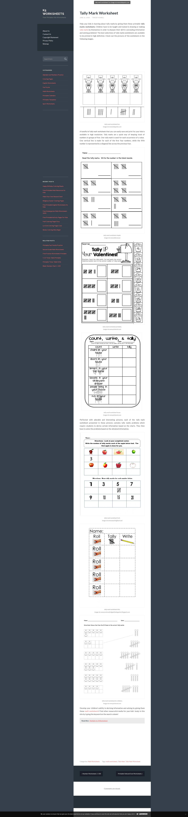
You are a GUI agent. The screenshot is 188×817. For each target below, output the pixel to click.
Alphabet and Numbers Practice (53, 75)
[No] (186, 814)
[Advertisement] (55, 143)
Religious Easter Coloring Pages (53, 201)
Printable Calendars (49, 95)
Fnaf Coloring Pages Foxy (51, 221)
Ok (137, 814)
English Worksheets (49, 83)
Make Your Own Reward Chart (53, 196)
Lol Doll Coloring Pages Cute (52, 226)
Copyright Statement (50, 37)
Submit (65, 59)
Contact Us (47, 34)
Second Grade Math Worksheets (53, 249)
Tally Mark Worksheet (99, 13)
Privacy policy (143, 814)
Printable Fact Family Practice (53, 245)
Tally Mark (121, 761)
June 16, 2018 (85, 17)
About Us (46, 31)
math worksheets (92, 711)
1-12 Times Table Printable (52, 258)
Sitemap (46, 44)
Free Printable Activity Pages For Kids (55, 217)
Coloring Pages (48, 79)
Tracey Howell (98, 17)
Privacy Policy (48, 41)
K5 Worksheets (53, 12)
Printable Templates (49, 100)
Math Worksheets (49, 91)
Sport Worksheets (49, 104)
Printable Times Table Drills (52, 262)
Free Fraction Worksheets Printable (54, 253)
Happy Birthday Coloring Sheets (53, 186)
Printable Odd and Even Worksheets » (130, 774)
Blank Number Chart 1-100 (52, 266)
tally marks (84, 30)
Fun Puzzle (46, 87)
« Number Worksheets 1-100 (91, 774)
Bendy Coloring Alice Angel (52, 230)
